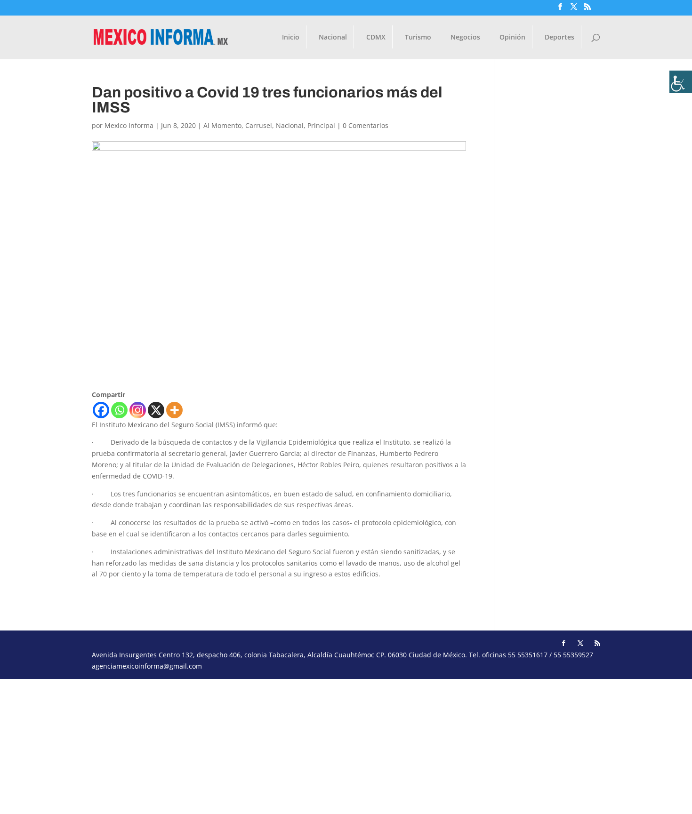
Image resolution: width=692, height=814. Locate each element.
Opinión (512, 37)
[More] (174, 410)
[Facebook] (101, 410)
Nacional (333, 37)
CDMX (376, 37)
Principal (321, 125)
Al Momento (222, 125)
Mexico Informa (129, 125)
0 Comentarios (365, 125)
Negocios (465, 37)
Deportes (559, 37)
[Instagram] (137, 410)
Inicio (290, 37)
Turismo (418, 37)
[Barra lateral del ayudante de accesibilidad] (680, 82)
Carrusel (258, 125)
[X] (156, 410)
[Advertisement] (282, 745)
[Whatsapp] (119, 410)
